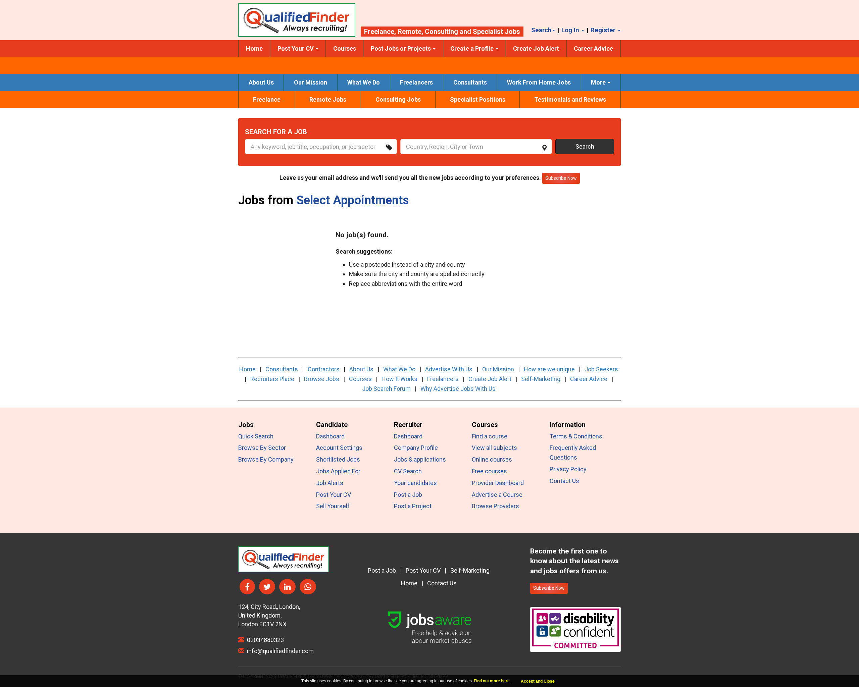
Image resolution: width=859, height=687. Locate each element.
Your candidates (415, 482)
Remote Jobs (327, 99)
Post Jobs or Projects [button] (401, 48)
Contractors (324, 369)
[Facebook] (247, 586)
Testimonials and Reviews (570, 99)
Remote (409, 32)
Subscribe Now (549, 588)
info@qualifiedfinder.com (279, 650)
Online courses (492, 459)
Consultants (470, 82)
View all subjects (494, 447)
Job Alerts (329, 482)
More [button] (599, 82)
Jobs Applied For (338, 471)
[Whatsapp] (308, 586)
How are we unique (549, 369)
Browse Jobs (321, 378)
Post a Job (408, 494)
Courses (344, 48)
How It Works (399, 378)
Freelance (379, 32)
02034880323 (264, 639)
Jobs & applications (420, 459)
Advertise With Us (448, 369)
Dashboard (330, 436)
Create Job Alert (536, 48)
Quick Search (255, 436)
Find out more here (492, 681)
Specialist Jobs (496, 32)
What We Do (363, 82)
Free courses (489, 471)
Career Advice (593, 48)
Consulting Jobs (398, 99)
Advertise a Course (497, 494)
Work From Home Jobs (539, 82)
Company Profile (416, 447)
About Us (261, 82)
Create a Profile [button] (472, 48)
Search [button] (541, 30)
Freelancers (416, 82)
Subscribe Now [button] (561, 178)
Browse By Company (266, 459)
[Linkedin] (287, 586)
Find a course (489, 436)
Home (254, 48)
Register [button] (604, 30)
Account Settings (339, 447)
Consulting (441, 32)
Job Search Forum (386, 388)
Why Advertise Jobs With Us (458, 388)
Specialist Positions (477, 99)
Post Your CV (333, 494)
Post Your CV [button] (296, 48)
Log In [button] (571, 30)
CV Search (408, 471)
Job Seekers (601, 369)
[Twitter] (267, 586)
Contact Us (564, 480)
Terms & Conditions (576, 436)
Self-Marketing (540, 378)
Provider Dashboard (498, 482)
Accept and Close (538, 681)
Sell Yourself (333, 506)
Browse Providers (495, 506)
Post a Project (413, 506)
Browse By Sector (262, 447)
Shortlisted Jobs (338, 459)
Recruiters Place (272, 378)
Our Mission (310, 82)
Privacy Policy (568, 469)
